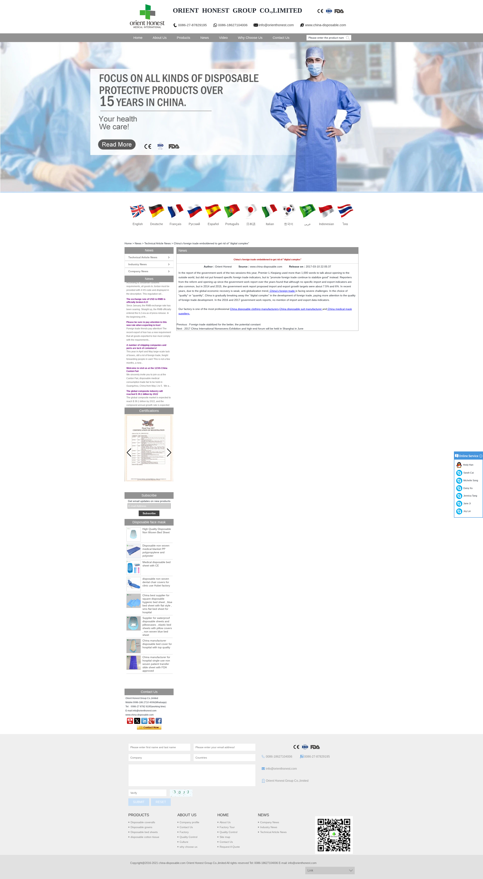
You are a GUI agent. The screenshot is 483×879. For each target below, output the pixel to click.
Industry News (137, 264)
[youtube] (130, 721)
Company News (138, 271)
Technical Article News (157, 243)
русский (194, 224)
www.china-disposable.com (325, 25)
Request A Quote (230, 846)
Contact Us (281, 38)
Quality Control (188, 836)
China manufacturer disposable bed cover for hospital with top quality (157, 644)
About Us (160, 38)
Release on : (297, 266)
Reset (161, 802)
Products (183, 38)
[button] (169, 452)
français (175, 224)
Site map (225, 836)
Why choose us (250, 38)
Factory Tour (227, 827)
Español (213, 224)
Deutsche (156, 224)
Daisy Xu (467, 488)
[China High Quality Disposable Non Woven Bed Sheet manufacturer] (133, 534)
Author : (209, 266)
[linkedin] (144, 721)
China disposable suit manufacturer (300, 308)
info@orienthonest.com (276, 25)
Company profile (189, 822)
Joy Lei (466, 511)
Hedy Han (467, 465)
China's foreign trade (282, 290)
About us (186, 815)
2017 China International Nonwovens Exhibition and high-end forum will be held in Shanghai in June (243, 328)
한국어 (288, 224)
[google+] (151, 721)
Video (223, 38)
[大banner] (241, 117)
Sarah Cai (468, 472)
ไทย (345, 224)
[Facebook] (159, 721)
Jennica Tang (469, 495)
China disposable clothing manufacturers (254, 308)
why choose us (188, 846)
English (138, 224)
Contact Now (149, 727)
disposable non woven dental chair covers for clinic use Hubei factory (156, 582)
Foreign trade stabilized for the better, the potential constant (225, 324)
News (204, 38)
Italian (270, 224)
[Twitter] (137, 721)
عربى (307, 224)
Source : (244, 266)
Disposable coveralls (143, 822)
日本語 (250, 224)
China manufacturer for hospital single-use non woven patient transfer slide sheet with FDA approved (156, 664)
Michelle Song (470, 480)
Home (137, 38)
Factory (184, 832)
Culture (184, 841)
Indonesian (326, 224)
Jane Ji (466, 503)
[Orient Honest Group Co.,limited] (146, 17)
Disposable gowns (141, 827)
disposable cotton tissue (145, 836)
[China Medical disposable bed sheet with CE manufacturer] (133, 567)
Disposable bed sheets (144, 832)
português (232, 224)
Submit (139, 802)
